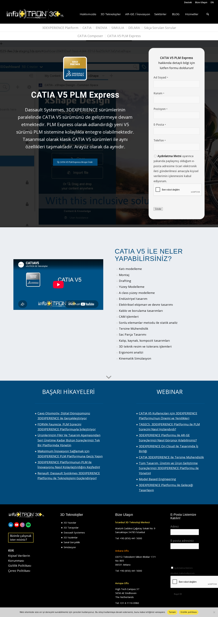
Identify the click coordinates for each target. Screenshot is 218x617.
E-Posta (160, 124)
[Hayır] (214, 612)
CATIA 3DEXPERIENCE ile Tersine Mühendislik (171, 457)
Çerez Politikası (19, 571)
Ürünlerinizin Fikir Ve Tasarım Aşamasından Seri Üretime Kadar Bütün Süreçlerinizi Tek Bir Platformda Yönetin (69, 440)
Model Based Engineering (157, 479)
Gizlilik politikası (188, 612)
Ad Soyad (161, 77)
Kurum (159, 93)
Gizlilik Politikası (19, 565)
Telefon (160, 140)
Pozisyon (160, 109)
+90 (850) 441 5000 (131, 538)
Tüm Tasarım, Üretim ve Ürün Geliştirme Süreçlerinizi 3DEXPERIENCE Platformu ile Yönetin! (169, 468)
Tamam (172, 612)
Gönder (158, 209)
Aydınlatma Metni (169, 156)
